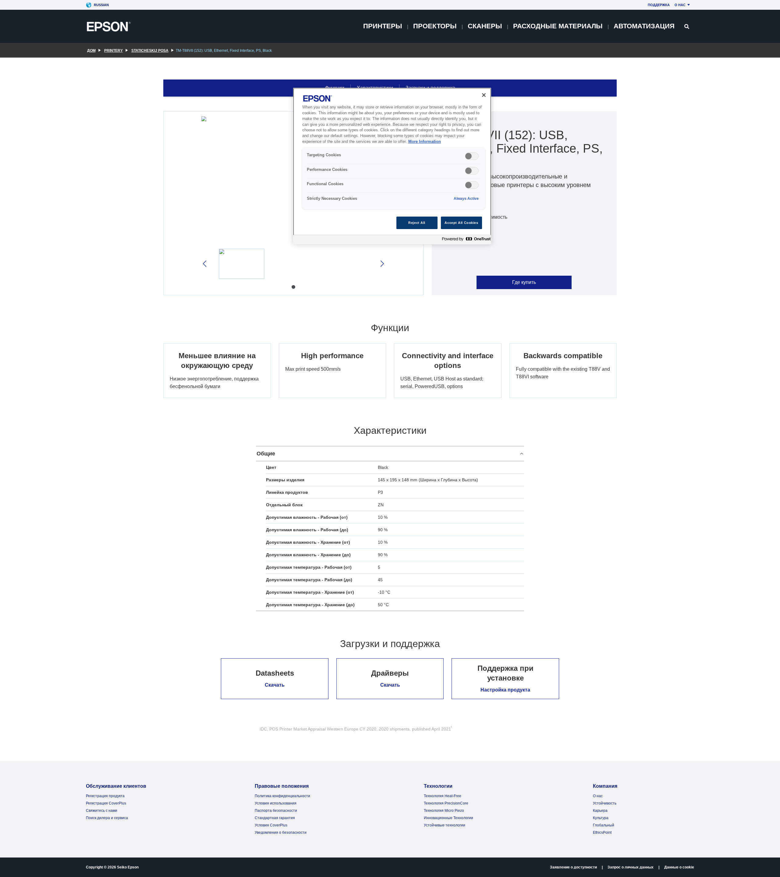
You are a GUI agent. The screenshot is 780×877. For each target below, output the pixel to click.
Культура (600, 818)
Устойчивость (604, 803)
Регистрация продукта (105, 796)
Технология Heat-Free (442, 796)
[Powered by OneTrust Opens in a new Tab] (465, 240)
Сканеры (485, 26)
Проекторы (435, 26)
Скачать (275, 685)
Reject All (416, 223)
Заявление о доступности (573, 867)
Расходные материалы (558, 26)
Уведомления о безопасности (281, 832)
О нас (680, 5)
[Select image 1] (241, 264)
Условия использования (275, 803)
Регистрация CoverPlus (106, 803)
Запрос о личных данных (631, 867)
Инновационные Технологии (448, 818)
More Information (424, 142)
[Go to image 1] (293, 287)
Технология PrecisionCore (446, 803)
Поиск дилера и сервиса (107, 818)
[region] (392, 166)
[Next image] (381, 263)
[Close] (484, 95)
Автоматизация (644, 26)
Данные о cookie (679, 867)
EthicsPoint (602, 832)
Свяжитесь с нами (101, 810)
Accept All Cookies (461, 223)
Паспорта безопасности (276, 810)
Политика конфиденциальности (282, 796)
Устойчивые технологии (444, 825)
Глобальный (603, 825)
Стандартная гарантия (275, 818)
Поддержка (659, 5)
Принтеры (382, 26)
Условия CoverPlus (271, 825)
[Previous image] (205, 263)
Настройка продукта (505, 689)
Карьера (600, 810)
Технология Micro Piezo (444, 810)
